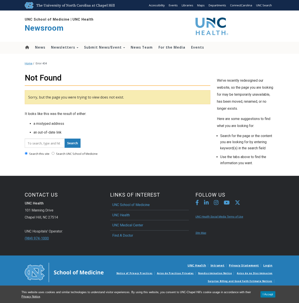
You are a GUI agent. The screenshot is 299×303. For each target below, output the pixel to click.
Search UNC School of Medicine (76, 154)
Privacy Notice (30, 296)
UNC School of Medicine (47, 19)
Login (268, 265)
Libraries (187, 5)
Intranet (218, 265)
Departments (217, 5)
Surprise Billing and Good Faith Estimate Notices (240, 281)
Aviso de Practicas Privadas (175, 273)
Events (173, 5)
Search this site (38, 154)
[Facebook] (197, 203)
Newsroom (44, 28)
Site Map (200, 232)
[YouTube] (227, 203)
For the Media (171, 47)
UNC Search (264, 5)
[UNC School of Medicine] (64, 272)
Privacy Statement (244, 265)
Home (26, 47)
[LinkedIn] (206, 203)
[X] (237, 203)
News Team (142, 47)
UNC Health (82, 19)
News (40, 47)
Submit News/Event (103, 47)
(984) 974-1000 (37, 238)
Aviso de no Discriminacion (255, 273)
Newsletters (63, 47)
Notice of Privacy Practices (134, 273)
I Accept (268, 294)
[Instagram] (216, 203)
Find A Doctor (122, 235)
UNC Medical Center (127, 225)
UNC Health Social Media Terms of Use (219, 216)
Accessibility (157, 5)
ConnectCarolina (241, 5)
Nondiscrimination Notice (215, 273)
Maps (201, 5)
